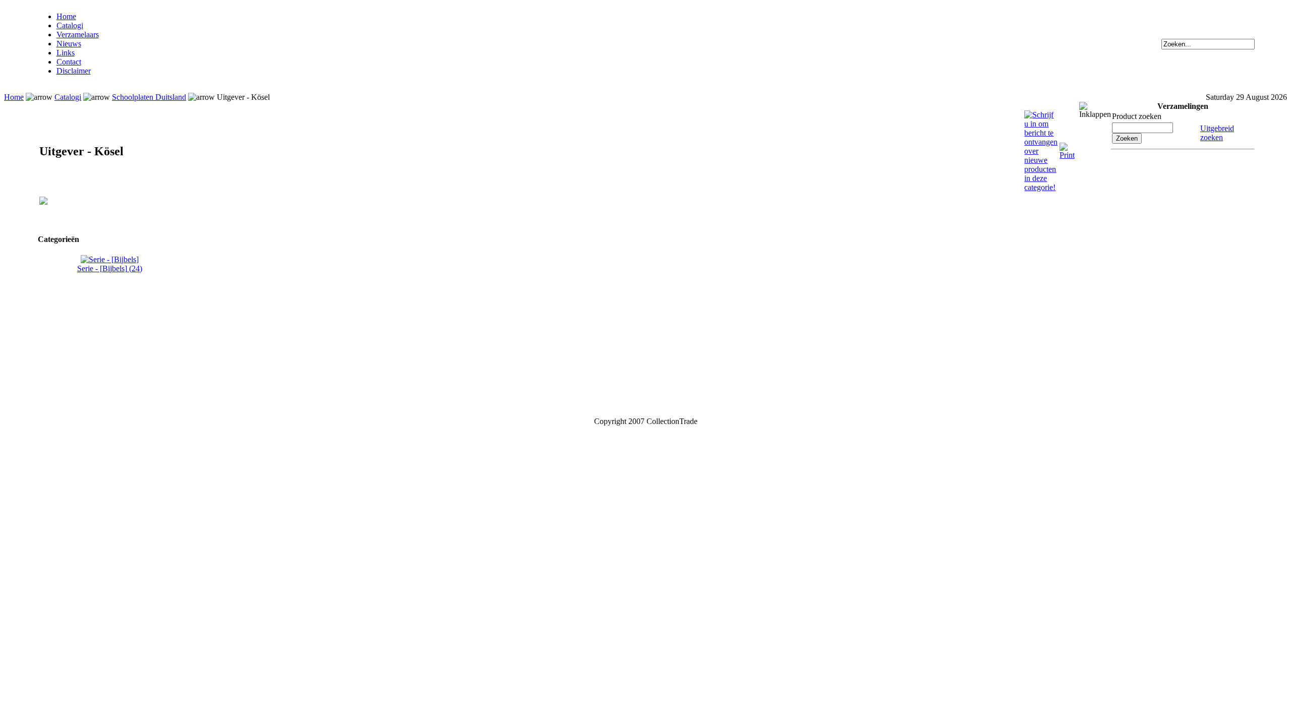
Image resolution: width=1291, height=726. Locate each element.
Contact (68, 61)
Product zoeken (1136, 116)
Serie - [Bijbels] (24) (109, 268)
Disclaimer (73, 71)
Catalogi (69, 25)
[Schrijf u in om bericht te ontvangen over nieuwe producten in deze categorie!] (1041, 114)
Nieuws (68, 43)
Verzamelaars (77, 34)
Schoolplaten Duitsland (149, 97)
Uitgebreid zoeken (1217, 133)
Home (66, 16)
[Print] (1067, 147)
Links (65, 52)
